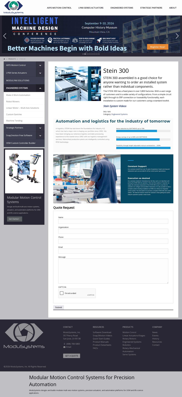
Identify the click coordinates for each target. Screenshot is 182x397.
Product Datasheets (102, 345)
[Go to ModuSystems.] (4, 59)
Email (60, 247)
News (154, 332)
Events (155, 335)
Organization (63, 227)
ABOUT (173, 7)
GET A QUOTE (71, 355)
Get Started (14, 219)
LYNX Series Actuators (90, 7)
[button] (83, 54)
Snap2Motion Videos (102, 335)
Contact (155, 345)
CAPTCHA (62, 287)
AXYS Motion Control (59, 7)
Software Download (102, 332)
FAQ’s (95, 348)
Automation (128, 351)
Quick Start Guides (101, 338)
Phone (61, 237)
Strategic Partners (151, 7)
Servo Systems (129, 354)
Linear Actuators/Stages (134, 335)
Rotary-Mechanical (131, 348)
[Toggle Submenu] (40, 65)
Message (62, 257)
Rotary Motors (129, 338)
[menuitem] (59, 7)
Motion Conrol (129, 332)
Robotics (127, 345)
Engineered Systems (122, 7)
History (155, 338)
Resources (157, 341)
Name (60, 217)
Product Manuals (101, 341)
